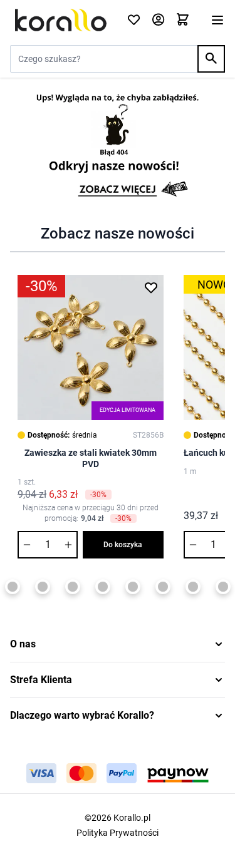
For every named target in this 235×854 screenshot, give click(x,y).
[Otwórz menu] (217, 20)
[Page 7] (73, 587)
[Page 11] (193, 587)
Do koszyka (122, 544)
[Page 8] (103, 587)
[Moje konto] (158, 20)
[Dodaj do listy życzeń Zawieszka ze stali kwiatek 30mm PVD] (151, 287)
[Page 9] (133, 587)
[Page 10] (163, 587)
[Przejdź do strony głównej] (61, 20)
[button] (117, 644)
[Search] (211, 59)
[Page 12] (223, 587)
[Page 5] (13, 587)
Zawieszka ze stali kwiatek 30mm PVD (90, 458)
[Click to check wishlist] (134, 20)
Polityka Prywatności (117, 833)
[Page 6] (43, 587)
